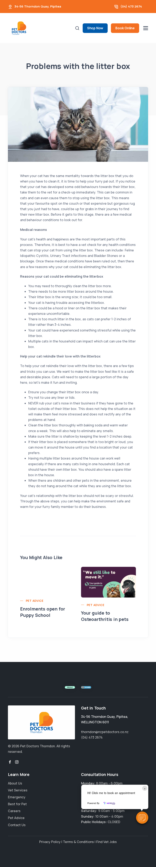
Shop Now (95, 28)
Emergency (16, 797)
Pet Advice (34, 601)
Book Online (125, 28)
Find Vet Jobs (106, 842)
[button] (142, 818)
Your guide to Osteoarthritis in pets (105, 616)
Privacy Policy (50, 842)
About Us (15, 783)
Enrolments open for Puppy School (42, 612)
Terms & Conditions (78, 842)
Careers (14, 811)
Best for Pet (17, 804)
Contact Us (17, 825)
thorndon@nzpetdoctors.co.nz (105, 732)
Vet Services (17, 790)
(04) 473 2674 (131, 6)
